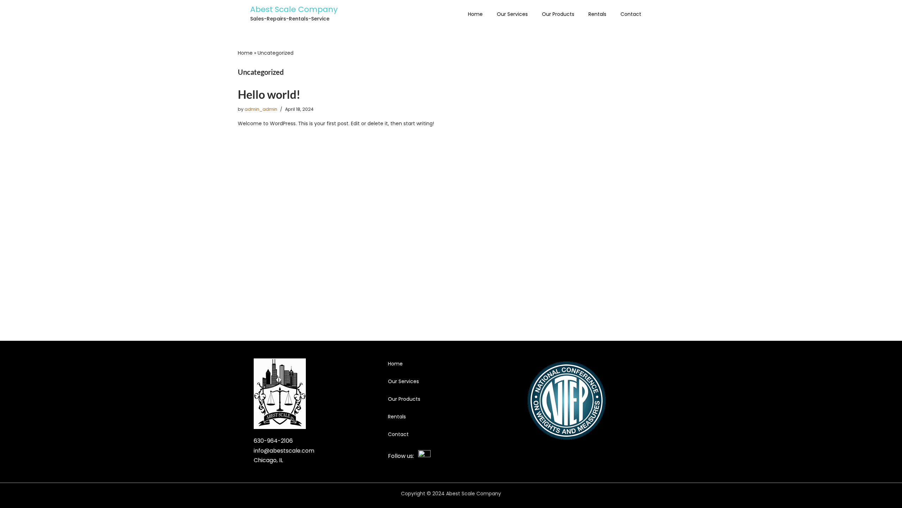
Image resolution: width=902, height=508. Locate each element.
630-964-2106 (273, 441)
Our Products (558, 14)
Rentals (597, 14)
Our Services (512, 14)
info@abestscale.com (284, 451)
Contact (630, 14)
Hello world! (269, 94)
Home (475, 14)
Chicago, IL (268, 460)
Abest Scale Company (294, 9)
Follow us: (403, 456)
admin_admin (261, 109)
